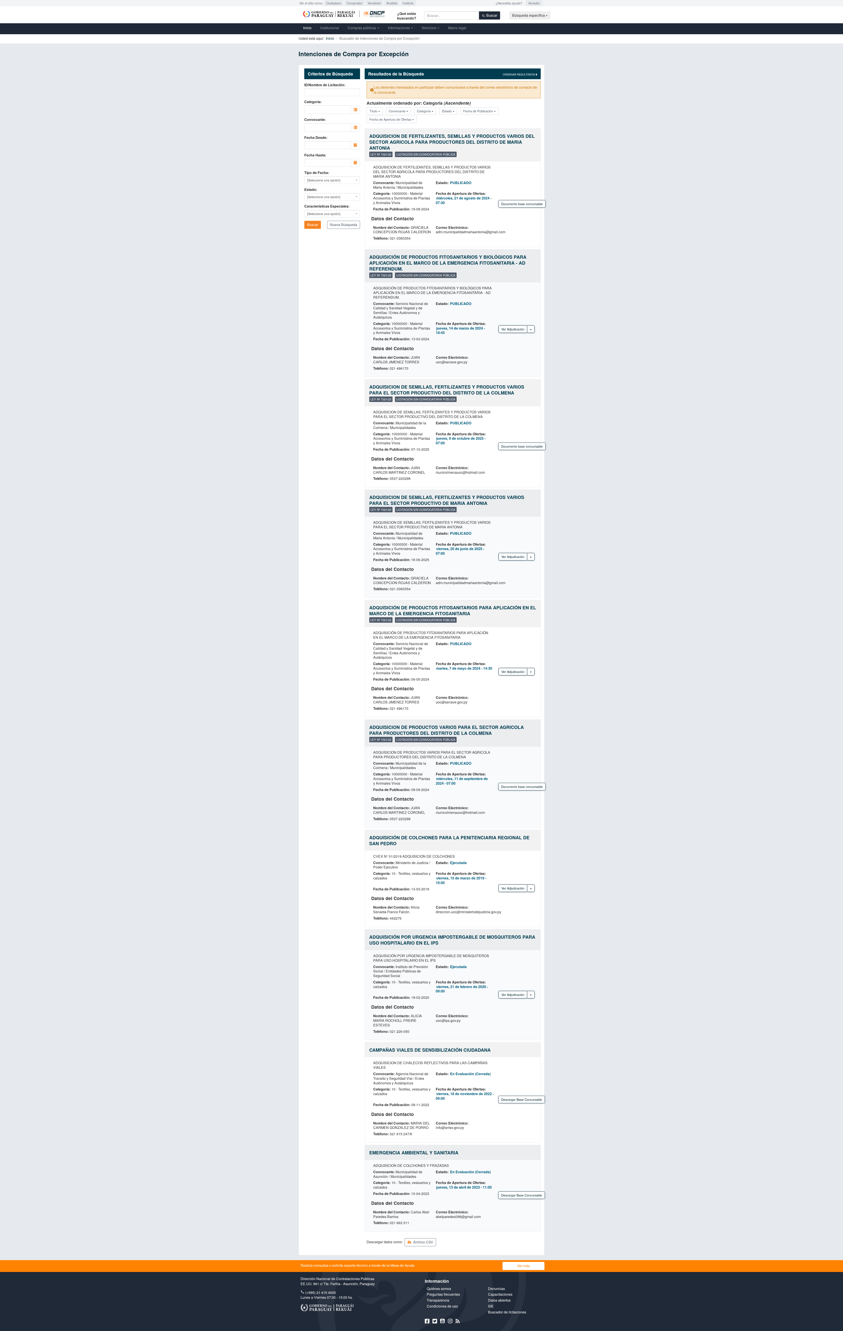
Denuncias (496, 1288)
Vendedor (374, 3)
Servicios (429, 27)
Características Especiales (326, 206)
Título (373, 111)
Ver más (523, 1265)
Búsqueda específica (529, 15)
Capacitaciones (500, 1294)
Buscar (491, 15)
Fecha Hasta (314, 155)
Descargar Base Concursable (521, 1099)
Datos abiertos (499, 1300)
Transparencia (438, 1300)
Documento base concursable (522, 204)
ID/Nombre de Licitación (324, 85)
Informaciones (399, 27)
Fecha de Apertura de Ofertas (390, 119)
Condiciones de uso (442, 1306)
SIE (491, 1306)
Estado (310, 189)
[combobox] (327, 109)
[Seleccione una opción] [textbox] (323, 180)
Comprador (354, 3)
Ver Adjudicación (512, 329)
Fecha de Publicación (478, 111)
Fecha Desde (315, 137)
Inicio (307, 27)
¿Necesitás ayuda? (509, 3)
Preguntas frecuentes (443, 1294)
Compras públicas (362, 27)
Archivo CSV (422, 1242)
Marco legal (457, 27)
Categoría (312, 101)
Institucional (329, 27)
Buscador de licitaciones (507, 1312)
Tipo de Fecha (316, 172)
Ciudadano (333, 3)
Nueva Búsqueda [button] (343, 224)
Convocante (314, 119)
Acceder (534, 3)
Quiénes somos (439, 1288)
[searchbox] (325, 109)
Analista (391, 3)
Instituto (408, 3)
